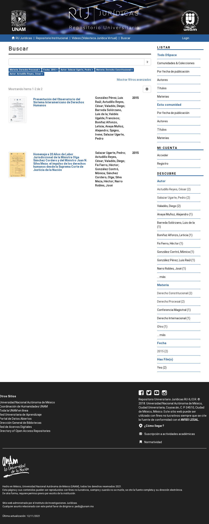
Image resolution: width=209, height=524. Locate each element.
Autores (162, 79)
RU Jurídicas (24, 38)
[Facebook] (141, 392)
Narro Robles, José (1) (171, 268)
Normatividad (153, 442)
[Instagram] (164, 392)
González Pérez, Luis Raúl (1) (176, 260)
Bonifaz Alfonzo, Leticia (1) (174, 235)
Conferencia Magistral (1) (174, 310)
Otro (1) (162, 326)
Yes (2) (162, 367)
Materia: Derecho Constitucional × (114, 69)
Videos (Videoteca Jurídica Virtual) (94, 38)
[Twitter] (148, 392)
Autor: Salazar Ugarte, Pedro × (77, 69)
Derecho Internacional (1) (173, 318)
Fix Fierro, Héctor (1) (170, 243)
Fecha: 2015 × (50, 69)
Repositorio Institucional (52, 38)
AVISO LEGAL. (190, 419)
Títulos (162, 88)
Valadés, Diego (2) (169, 206)
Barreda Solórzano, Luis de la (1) (176, 224)
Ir (147, 62)
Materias (163, 96)
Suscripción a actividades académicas (169, 434)
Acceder (162, 155)
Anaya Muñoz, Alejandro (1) (175, 214)
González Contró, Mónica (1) (175, 251)
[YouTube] (156, 392)
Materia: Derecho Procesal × (25, 69)
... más (161, 277)
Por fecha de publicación (173, 71)
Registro (162, 163)
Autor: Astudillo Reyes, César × (26, 74)
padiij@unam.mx (84, 506)
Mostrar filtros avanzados (134, 79)
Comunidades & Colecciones (176, 63)
